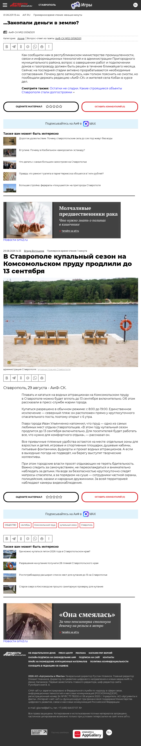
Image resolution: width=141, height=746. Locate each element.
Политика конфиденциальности (109, 661)
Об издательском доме (42, 653)
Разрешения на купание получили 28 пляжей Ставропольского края (58, 563)
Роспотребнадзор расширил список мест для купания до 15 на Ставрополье (63, 574)
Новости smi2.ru (15, 240)
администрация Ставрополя (54, 369)
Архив (20, 38)
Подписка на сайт (89, 657)
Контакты (108, 657)
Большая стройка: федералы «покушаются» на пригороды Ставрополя (60, 185)
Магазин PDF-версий (100, 653)
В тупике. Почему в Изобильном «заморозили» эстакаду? (52, 150)
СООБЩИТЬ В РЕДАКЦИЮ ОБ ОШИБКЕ (48, 666)
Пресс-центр (66, 653)
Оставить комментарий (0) (110, 106)
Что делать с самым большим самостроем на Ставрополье (53, 161)
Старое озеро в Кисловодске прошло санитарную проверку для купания (61, 586)
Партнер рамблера (60, 732)
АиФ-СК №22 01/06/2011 (68, 38)
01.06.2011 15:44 (11, 15)
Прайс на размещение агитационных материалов (57, 661)
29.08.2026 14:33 (12, 250)
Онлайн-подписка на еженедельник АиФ (52, 657)
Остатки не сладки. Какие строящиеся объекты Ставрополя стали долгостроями (72, 90)
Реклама (81, 653)
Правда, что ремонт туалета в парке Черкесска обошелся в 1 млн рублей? (61, 173)
